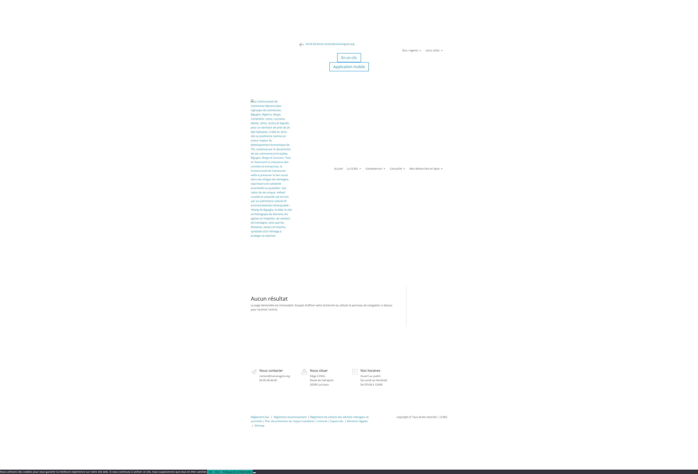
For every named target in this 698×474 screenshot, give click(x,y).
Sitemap (259, 425)
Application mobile (349, 66)
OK (210, 471)
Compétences (374, 168)
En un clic (349, 57)
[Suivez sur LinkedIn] (420, 376)
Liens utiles (433, 50)
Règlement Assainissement (290, 417)
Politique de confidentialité (237, 471)
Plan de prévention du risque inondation (290, 421)
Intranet (322, 421)
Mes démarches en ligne (425, 168)
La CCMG (352, 168)
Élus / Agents (410, 50)
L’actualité (396, 168)
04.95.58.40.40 (314, 44)
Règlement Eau (260, 417)
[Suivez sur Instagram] (413, 376)
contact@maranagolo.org (339, 44)
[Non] (254, 472)
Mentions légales (357, 421)
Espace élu (336, 421)
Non (217, 471)
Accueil (338, 168)
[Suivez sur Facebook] (405, 376)
